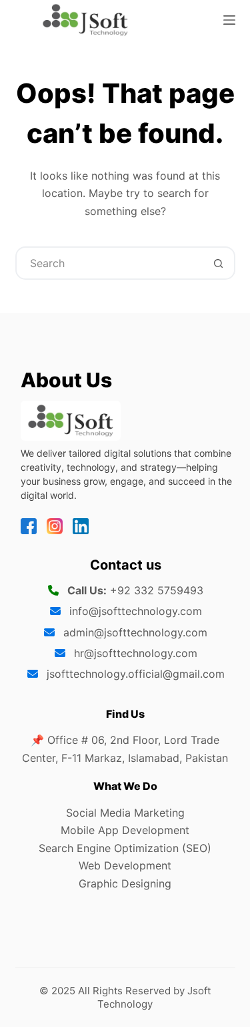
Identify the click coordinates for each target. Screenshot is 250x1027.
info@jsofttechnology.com (135, 611)
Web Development (125, 865)
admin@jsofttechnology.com (135, 632)
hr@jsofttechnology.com (135, 653)
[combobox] (110, 263)
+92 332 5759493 (156, 590)
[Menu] (229, 20)
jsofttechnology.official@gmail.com (136, 673)
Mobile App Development (125, 830)
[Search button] (218, 263)
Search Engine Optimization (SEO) (125, 848)
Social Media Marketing (125, 812)
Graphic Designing (125, 883)
